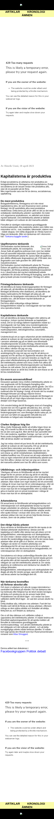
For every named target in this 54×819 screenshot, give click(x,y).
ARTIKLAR (12, 11)
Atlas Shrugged (20, 634)
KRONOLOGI (36, 11)
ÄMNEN (27, 15)
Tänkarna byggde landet (16, 236)
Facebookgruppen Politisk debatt (23, 651)
